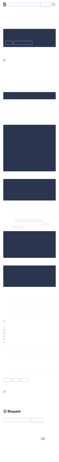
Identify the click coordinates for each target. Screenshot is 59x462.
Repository (7, 368)
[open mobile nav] (53, 4)
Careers (6, 435)
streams (15, 380)
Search (45, 4)
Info (54, 324)
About (6, 431)
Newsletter (7, 416)
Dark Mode (34, 439)
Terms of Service (37, 435)
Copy (9, 43)
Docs (5, 427)
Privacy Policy (9, 439)
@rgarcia (10, 391)
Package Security (10, 364)
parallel (25, 380)
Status (32, 427)
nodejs (7, 380)
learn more (23, 317)
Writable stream (41, 75)
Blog (32, 431)
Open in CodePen (23, 43)
